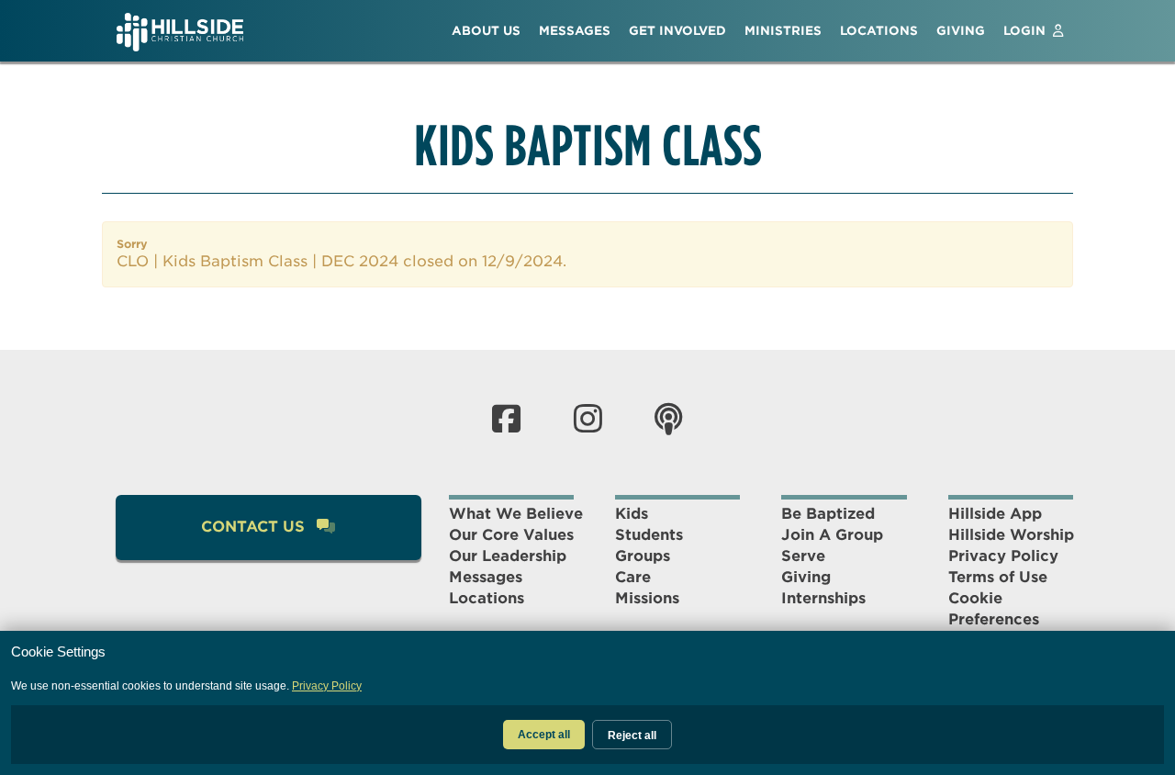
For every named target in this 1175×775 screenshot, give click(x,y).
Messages (485, 577)
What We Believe (516, 513)
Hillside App (995, 513)
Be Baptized (828, 513)
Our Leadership (507, 556)
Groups (642, 556)
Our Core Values (511, 535)
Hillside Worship (1011, 535)
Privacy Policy (1003, 556)
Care (633, 577)
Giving (806, 577)
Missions (647, 598)
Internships (823, 598)
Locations (486, 598)
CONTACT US (255, 526)
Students (649, 535)
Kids (631, 513)
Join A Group (832, 535)
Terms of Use (997, 577)
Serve (803, 556)
